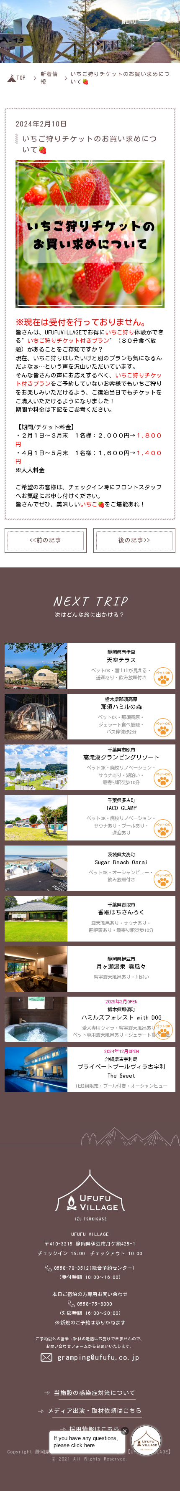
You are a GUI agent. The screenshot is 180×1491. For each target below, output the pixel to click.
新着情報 (49, 78)
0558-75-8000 (94, 1303)
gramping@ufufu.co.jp (98, 1357)
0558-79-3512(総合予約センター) (94, 1268)
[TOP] (11, 78)
